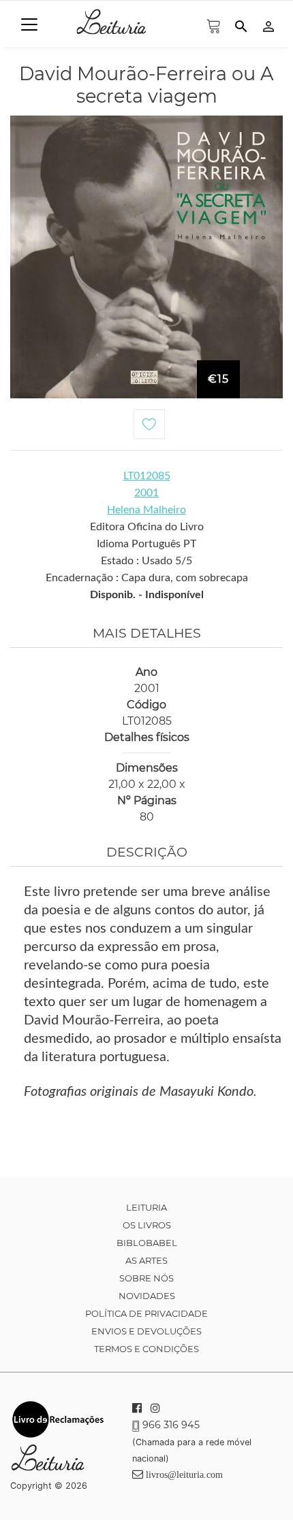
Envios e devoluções (146, 1331)
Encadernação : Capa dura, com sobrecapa (147, 577)
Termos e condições (146, 1348)
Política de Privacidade (146, 1313)
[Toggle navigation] (29, 24)
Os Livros (147, 1225)
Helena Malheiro (146, 509)
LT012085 (146, 475)
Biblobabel (147, 1242)
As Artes (146, 1260)
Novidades (147, 1295)
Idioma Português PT (146, 543)
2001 (146, 492)
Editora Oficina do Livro (147, 526)
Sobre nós (146, 1278)
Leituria (146, 1207)
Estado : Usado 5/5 (146, 560)
